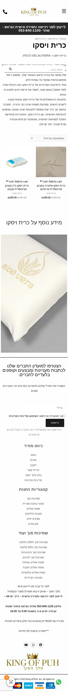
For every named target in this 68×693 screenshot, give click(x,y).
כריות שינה (52, 38)
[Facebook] (41, 645)
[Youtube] (26, 645)
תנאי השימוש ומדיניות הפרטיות (26, 416)
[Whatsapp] (33, 645)
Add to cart (51, 178)
